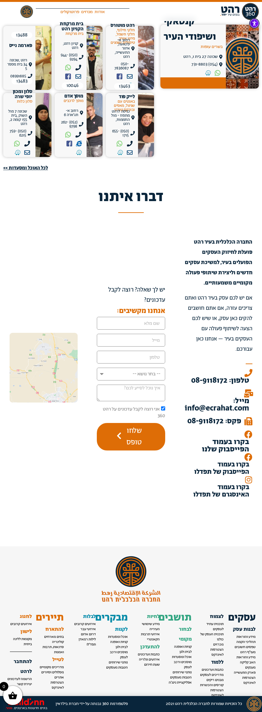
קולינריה (58, 642)
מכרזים (218, 644)
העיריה (155, 629)
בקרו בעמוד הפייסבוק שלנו (225, 446)
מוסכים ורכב (183, 662)
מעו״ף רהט (248, 652)
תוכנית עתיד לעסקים (215, 627)
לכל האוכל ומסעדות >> (25, 168)
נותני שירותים (182, 672)
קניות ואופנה (183, 646)
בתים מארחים (54, 636)
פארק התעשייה (245, 672)
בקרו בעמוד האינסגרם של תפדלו (221, 491)
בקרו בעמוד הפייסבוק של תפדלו (221, 468)
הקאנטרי (153, 639)
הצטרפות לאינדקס (249, 680)
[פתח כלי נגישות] (254, 23)
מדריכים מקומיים (52, 667)
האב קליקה (248, 662)
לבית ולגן (186, 651)
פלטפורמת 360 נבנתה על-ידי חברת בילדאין (92, 704)
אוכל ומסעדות (182, 657)
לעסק (188, 667)
